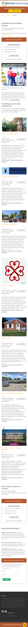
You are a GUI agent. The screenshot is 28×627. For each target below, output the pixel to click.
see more (10, 158)
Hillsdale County (7, 35)
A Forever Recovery (7, 285)
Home (2, 15)
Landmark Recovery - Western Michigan (11, 448)
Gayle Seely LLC (6, 338)
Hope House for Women (9, 224)
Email (2, 136)
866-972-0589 (14, 55)
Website (5, 136)
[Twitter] (2, 611)
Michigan (8, 15)
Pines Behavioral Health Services (12, 393)
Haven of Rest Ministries (9, 134)
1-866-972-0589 (8, 30)
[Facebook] (6, 611)
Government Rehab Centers (9, 615)
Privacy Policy (20, 606)
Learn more (21, 139)
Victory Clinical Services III (10, 176)
